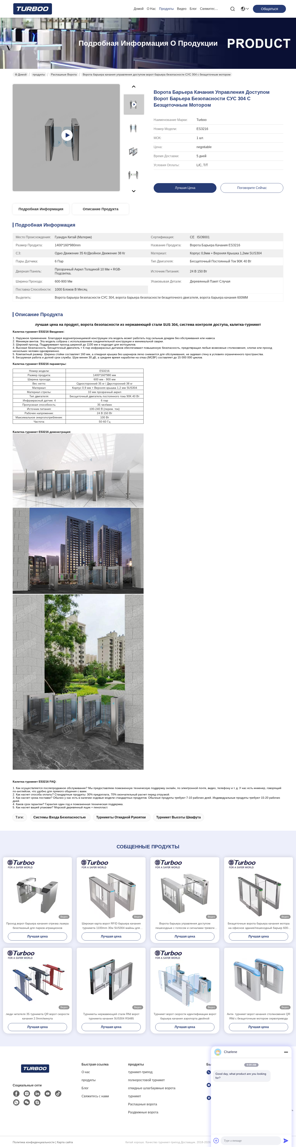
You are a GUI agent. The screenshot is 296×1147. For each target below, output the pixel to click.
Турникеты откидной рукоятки (121, 817)
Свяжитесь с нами (209, 8)
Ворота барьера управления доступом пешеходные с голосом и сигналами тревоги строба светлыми (184, 926)
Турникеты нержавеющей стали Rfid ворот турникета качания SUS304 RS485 (111, 1016)
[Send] (286, 1140)
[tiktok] (58, 1093)
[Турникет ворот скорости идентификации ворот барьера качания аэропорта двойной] (185, 980)
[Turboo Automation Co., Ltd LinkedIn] (37, 1093)
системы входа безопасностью (59, 817)
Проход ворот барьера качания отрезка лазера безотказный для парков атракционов (37, 925)
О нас (151, 8)
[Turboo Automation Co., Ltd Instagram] (26, 1093)
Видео (181, 8)
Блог (193, 8)
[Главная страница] (35, 1073)
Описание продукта (100, 209)
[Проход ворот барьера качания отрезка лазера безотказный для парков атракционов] (37, 889)
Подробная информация (41, 209)
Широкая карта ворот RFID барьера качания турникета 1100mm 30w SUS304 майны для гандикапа (111, 926)
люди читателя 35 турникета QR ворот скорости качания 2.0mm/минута (37, 1016)
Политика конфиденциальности (34, 1142)
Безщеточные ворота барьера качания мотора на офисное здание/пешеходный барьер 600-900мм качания (259, 926)
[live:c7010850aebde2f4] (37, 1102)
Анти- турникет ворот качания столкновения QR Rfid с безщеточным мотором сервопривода (258, 1016)
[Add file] (216, 1140)
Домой (139, 8)
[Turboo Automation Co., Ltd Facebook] (16, 1093)
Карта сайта (65, 1142)
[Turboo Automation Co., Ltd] (32, 9)
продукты (166, 8)
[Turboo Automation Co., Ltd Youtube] (47, 1093)
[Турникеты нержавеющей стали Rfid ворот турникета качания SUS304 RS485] (111, 980)
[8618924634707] (16, 1102)
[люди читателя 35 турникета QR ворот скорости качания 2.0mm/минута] (37, 980)
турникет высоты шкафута (178, 817)
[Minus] (286, 1052)
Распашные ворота (64, 74)
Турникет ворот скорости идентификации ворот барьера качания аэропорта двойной (185, 1016)
